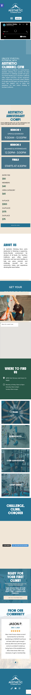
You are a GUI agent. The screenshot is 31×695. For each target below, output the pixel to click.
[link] (2, 5)
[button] (11, 18)
